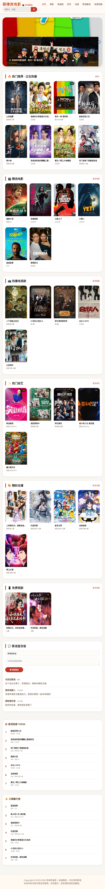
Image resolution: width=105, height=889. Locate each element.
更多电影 (96, 178)
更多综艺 (96, 383)
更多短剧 (96, 588)
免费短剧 (98, 4)
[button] (48, 63)
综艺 (69, 4)
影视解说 (86, 4)
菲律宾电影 (18, 4)
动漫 (77, 4)
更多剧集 (96, 281)
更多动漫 (96, 485)
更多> (97, 76)
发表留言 (15, 670)
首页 (44, 4)
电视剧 (60, 4)
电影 (52, 4)
